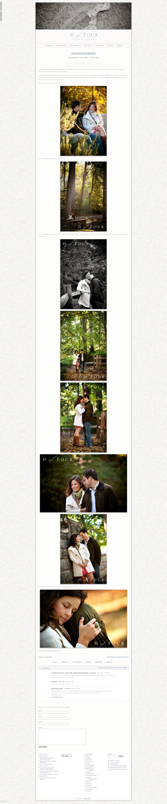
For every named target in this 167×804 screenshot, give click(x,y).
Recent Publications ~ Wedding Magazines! (118, 657)
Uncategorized (89, 789)
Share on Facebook (77, 661)
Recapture (88, 783)
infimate (54, 681)
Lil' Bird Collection (92, 778)
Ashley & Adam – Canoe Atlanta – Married (48, 778)
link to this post (106, 667)
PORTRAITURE (61, 45)
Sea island (88, 785)
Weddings (88, 791)
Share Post (88, 661)
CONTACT (110, 45)
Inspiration (90, 770)
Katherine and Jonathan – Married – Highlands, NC (48, 761)
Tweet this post (65, 661)
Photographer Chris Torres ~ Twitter (118, 767)
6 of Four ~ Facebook (115, 762)
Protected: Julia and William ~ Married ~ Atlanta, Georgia (49, 771)
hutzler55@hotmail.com (57, 697)
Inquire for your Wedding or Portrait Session (49, 650)
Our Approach (75, 45)
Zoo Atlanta (106, 77)
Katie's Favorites (90, 768)
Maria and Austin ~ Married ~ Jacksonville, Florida (47, 758)
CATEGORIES (99, 45)
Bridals (88, 756)
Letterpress (89, 772)
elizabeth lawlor (57, 688)
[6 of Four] (83, 43)
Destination (89, 759)
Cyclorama (115, 77)
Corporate (88, 757)
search (119, 45)
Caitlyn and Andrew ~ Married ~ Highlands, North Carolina (47, 768)
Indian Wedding (90, 767)
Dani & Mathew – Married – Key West (49, 774)
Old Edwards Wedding (91, 775)
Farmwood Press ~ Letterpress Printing (119, 765)
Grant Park (101, 75)
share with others (120, 667)
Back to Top (109, 661)
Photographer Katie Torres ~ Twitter (118, 769)
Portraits (88, 777)
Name (39, 710)
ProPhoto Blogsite (87, 798)
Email (39, 716)
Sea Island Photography (92, 787)
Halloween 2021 (44, 776)
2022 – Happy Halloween (46, 764)
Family (91, 780)
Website (40, 722)
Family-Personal (90, 765)
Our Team (87, 45)
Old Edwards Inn (90, 773)
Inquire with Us (98, 661)
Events (88, 763)
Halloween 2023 (44, 756)
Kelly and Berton (44, 766)
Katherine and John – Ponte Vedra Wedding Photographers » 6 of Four (73, 673)
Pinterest (55, 661)
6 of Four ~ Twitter (114, 764)
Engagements (89, 761)
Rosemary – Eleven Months (45, 657)
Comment (40, 727)
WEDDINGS (49, 45)
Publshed (88, 781)
